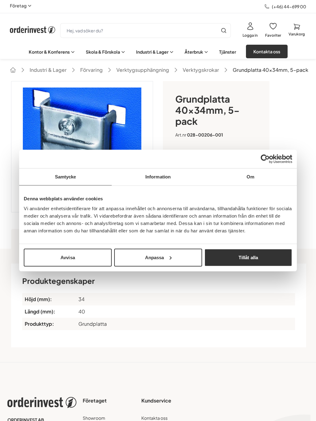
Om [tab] (250, 176)
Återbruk (194, 52)
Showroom (94, 418)
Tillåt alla (248, 257)
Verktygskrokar (201, 70)
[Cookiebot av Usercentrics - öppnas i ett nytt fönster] (265, 159)
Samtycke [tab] (65, 176)
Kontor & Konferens (49, 52)
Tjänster (227, 52)
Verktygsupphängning (142, 70)
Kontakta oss (266, 51)
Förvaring (91, 70)
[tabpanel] (158, 305)
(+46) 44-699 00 (289, 6)
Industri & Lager (152, 52)
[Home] (13, 70)
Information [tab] (158, 176)
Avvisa (67, 257)
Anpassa (154, 257)
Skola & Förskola (103, 52)
